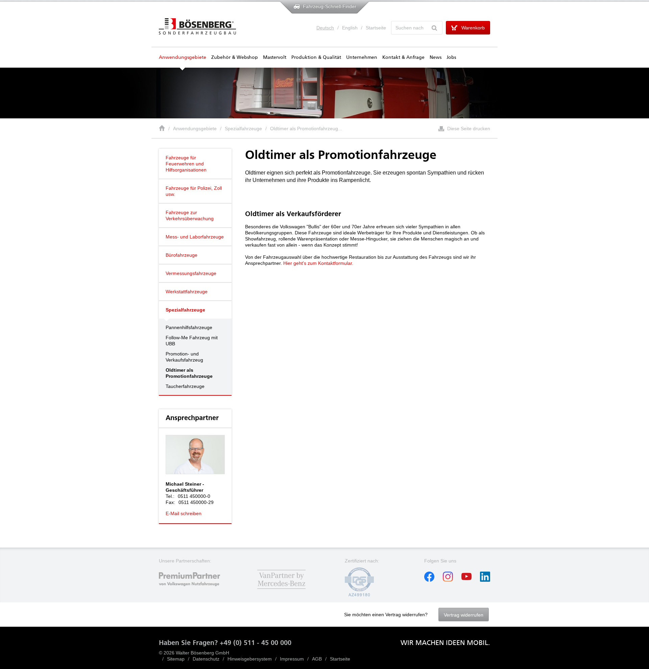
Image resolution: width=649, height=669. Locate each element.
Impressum (292, 659)
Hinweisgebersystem (249, 659)
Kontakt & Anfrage (403, 57)
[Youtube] (466, 580)
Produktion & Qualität (316, 57)
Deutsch (325, 27)
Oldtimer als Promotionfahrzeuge (189, 373)
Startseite (376, 27)
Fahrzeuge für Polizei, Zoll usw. (194, 191)
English (350, 27)
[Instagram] (448, 580)
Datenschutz (206, 659)
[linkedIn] (485, 580)
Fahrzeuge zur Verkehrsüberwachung (190, 215)
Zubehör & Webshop (234, 57)
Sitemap (176, 659)
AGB (317, 659)
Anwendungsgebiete (182, 57)
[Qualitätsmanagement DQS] (359, 595)
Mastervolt (274, 57)
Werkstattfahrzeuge (187, 291)
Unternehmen (361, 57)
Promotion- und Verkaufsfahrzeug (184, 357)
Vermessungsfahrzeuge (191, 273)
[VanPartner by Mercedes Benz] (281, 589)
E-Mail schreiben (183, 513)
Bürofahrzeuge (181, 255)
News (435, 57)
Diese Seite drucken (468, 128)
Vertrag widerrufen (463, 615)
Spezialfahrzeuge (243, 128)
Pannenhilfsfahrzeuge (189, 327)
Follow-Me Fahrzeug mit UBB (192, 340)
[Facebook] (429, 580)
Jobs (451, 57)
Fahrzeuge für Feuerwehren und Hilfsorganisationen (186, 163)
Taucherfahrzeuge (185, 386)
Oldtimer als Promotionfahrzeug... (306, 128)
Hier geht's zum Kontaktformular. (318, 263)
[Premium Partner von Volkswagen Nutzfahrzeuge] (195, 589)
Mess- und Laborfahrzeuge (195, 236)
